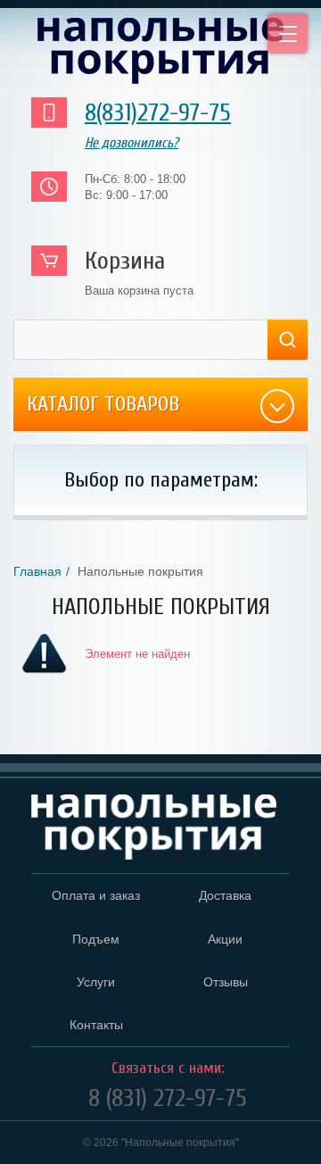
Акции (225, 939)
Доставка (225, 895)
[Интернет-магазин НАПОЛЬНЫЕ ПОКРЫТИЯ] (160, 51)
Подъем (95, 939)
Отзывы (225, 982)
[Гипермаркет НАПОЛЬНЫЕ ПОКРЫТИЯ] (153, 827)
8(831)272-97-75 (158, 112)
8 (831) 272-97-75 (167, 1098)
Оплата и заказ (96, 895)
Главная (37, 571)
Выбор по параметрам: (161, 480)
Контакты (96, 1025)
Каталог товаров (103, 404)
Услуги (96, 982)
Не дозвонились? (131, 143)
